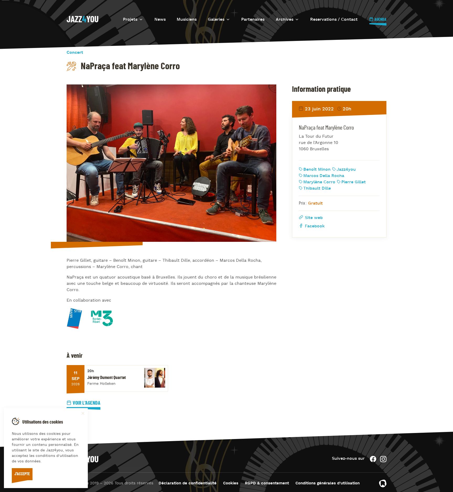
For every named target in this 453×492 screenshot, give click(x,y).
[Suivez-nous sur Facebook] (373, 459)
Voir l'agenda (86, 403)
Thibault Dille (317, 188)
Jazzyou (83, 19)
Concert (75, 53)
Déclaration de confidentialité (188, 483)
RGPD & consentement (267, 483)
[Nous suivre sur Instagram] (383, 459)
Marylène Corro (319, 182)
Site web (313, 218)
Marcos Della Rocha (323, 176)
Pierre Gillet (353, 182)
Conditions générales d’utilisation (327, 483)
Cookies (230, 483)
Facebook (314, 226)
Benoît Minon (317, 169)
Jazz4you (346, 169)
